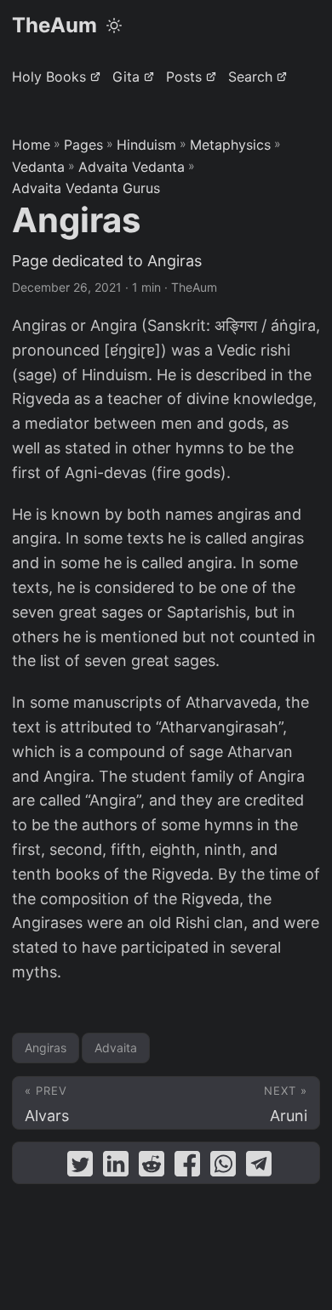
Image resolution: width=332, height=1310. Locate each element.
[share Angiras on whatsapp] (223, 1167)
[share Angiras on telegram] (259, 1167)
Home (31, 144)
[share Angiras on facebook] (187, 1167)
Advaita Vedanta (131, 166)
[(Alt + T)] (114, 25)
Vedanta (38, 166)
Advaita (115, 1047)
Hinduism (146, 144)
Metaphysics (230, 144)
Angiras (45, 1047)
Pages (83, 144)
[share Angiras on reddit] (151, 1167)
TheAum (54, 25)
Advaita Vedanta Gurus (86, 187)
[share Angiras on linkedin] (116, 1167)
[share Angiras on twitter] (80, 1167)
